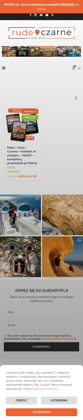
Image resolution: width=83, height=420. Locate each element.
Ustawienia (59, 400)
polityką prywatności (45, 388)
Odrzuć (21, 400)
